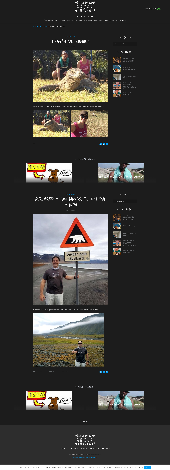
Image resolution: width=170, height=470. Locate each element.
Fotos (101, 20)
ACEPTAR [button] (147, 467)
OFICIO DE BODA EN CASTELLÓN (129, 76)
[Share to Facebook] (100, 144)
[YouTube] (92, 16)
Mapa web (81, 457)
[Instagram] (88, 16)
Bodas (81, 20)
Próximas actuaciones (51, 20)
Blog (106, 20)
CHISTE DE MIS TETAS (50, 177)
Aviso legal (75, 457)
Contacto (123, 20)
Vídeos (96, 20)
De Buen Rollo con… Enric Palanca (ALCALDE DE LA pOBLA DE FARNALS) (129, 85)
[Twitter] (81, 16)
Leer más (140, 467)
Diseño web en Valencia (91, 457)
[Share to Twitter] (104, 144)
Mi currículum (88, 20)
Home (35, 26)
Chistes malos (113, 20)
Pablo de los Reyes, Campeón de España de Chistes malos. (129, 60)
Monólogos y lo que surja (68, 20)
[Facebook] (77, 16)
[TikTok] (84, 16)
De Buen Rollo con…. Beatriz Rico (129, 93)
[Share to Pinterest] (107, 144)
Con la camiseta (44, 26)
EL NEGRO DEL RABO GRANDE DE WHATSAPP (121, 177)
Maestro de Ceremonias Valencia (129, 68)
